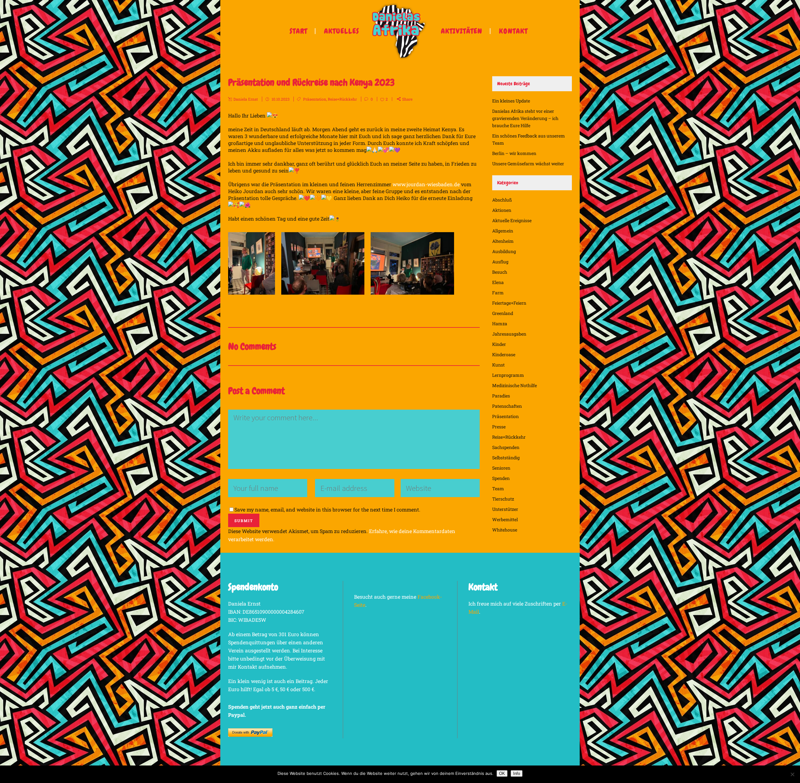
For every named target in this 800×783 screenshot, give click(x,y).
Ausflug (500, 262)
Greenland (502, 313)
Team (498, 488)
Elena (498, 282)
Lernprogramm (508, 375)
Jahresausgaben (509, 334)
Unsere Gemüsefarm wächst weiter (528, 164)
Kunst (498, 365)
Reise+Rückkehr (342, 99)
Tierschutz (503, 499)
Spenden (501, 478)
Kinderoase (503, 354)
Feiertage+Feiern (509, 303)
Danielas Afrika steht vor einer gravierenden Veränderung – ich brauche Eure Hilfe (525, 118)
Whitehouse (504, 530)
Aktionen (501, 210)
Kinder (499, 344)
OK (502, 773)
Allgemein (502, 231)
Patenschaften (507, 406)
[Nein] (792, 774)
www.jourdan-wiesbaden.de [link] (426, 184)
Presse (499, 427)
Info (516, 773)
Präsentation (314, 99)
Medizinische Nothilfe (514, 385)
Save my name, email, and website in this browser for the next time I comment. (327, 509)
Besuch (499, 272)
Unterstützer (505, 509)
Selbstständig (506, 458)
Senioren (501, 468)
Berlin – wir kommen (514, 153)
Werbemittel (505, 519)
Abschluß (502, 200)
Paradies (501, 396)
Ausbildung (504, 251)
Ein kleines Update (511, 101)
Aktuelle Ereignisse (512, 220)
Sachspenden (505, 447)
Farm (498, 293)
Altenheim (503, 241)
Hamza (499, 324)
